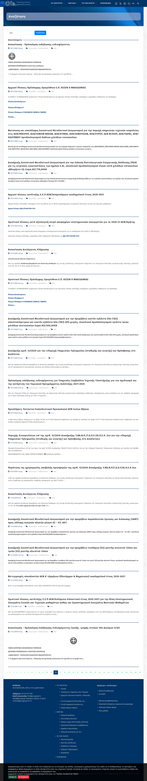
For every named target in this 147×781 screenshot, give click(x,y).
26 (117, 672)
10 (47, 672)
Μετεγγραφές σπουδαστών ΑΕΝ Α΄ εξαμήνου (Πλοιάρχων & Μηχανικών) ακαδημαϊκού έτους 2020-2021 (66, 576)
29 (131, 672)
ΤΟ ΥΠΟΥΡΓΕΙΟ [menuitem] (62, 685)
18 (82, 672)
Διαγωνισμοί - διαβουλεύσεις (38, 48)
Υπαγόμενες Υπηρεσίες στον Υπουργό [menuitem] (74, 692)
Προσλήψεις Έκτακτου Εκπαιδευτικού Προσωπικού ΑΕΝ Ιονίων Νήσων (48, 409)
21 (95, 672)
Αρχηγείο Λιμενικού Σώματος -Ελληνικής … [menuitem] (75, 696)
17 (77, 672)
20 (91, 672)
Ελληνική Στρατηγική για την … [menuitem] (72, 732)
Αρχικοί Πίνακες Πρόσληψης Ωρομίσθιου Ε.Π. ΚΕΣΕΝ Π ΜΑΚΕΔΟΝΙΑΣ (47, 87)
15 (69, 672)
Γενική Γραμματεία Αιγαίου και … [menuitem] (72, 704)
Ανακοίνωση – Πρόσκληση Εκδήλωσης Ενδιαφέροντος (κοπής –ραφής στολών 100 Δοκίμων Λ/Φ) (64, 627)
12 (56, 672)
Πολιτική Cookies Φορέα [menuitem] (107, 707)
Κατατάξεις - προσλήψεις (37, 91)
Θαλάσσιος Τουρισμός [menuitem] (69, 746)
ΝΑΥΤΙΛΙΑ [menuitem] (60, 712)
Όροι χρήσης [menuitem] (103, 711)
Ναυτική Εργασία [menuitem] (67, 739)
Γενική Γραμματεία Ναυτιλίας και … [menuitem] (73, 701)
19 (86, 672)
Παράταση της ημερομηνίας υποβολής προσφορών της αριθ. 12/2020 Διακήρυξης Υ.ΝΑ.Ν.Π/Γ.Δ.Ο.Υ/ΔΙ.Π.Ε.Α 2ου (72, 467)
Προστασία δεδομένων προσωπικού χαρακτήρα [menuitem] (116, 704)
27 (122, 672)
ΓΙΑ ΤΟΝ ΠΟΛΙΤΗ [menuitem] (62, 736)
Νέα (55, 48)
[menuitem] (57, 3)
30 (135, 672)
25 (113, 672)
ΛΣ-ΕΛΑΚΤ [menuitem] (102, 694)
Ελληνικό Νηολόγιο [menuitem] (68, 715)
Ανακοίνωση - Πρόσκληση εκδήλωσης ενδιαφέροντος (39, 44)
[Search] (138, 3)
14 (64, 672)
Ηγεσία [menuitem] (63, 689)
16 (73, 672)
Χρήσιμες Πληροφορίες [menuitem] (69, 749)
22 (99, 672)
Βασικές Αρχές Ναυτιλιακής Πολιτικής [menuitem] (74, 722)
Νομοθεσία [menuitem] (65, 753)
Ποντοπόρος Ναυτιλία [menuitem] (69, 719)
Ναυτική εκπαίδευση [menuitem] (68, 743)
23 (104, 672)
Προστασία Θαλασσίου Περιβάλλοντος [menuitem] (74, 725)
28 (126, 672)
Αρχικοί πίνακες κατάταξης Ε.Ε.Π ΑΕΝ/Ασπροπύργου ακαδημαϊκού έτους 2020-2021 (56, 194)
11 (51, 672)
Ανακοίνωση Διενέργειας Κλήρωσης (28, 249)
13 (60, 672)
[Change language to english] (133, 3)
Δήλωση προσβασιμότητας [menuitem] (108, 701)
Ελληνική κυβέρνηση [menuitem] (106, 691)
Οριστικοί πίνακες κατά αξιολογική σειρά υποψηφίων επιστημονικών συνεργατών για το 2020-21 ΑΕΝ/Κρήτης (71, 222)
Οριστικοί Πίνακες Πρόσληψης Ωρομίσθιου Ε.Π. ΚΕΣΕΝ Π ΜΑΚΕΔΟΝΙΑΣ (48, 279)
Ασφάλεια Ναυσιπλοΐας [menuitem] (69, 729)
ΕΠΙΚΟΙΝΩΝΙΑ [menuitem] (61, 757)
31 (140, 672)
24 (108, 672)
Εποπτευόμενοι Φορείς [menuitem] (69, 708)
